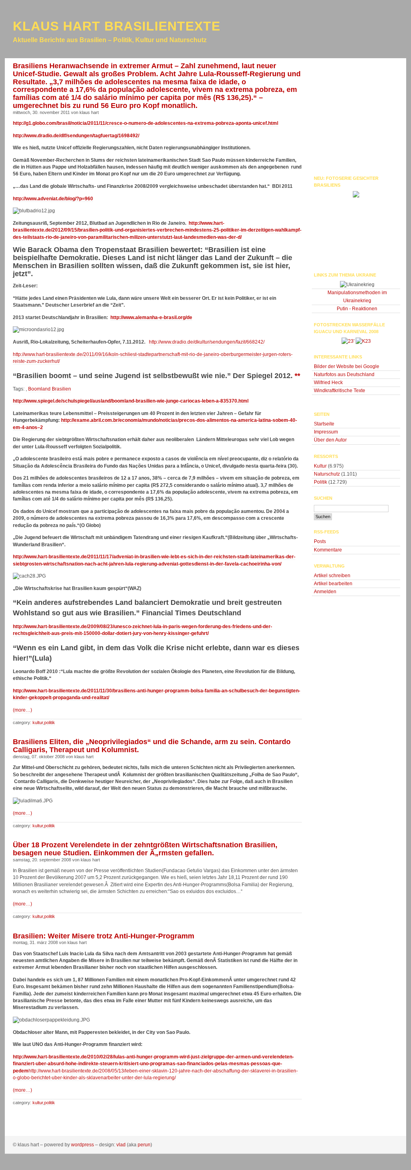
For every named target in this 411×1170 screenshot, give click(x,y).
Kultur (38, 722)
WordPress (82, 1145)
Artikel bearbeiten (333, 583)
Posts (320, 541)
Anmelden (325, 591)
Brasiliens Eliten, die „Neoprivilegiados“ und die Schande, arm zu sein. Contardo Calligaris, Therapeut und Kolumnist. (152, 746)
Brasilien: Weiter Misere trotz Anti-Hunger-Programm (103, 936)
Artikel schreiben (332, 575)
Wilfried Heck (328, 382)
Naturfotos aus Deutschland (344, 374)
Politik (49, 722)
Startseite (324, 424)
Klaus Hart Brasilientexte (116, 26)
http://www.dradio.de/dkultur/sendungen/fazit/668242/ (207, 342)
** (297, 376)
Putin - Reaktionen (357, 308)
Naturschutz (327, 474)
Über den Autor (330, 440)
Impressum (326, 432)
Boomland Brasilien (49, 389)
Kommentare (328, 550)
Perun (144, 1145)
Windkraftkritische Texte (339, 390)
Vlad (121, 1145)
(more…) (22, 710)
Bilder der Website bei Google (346, 366)
